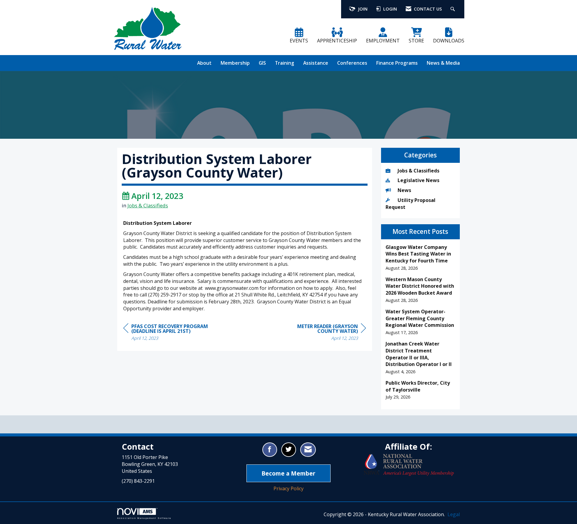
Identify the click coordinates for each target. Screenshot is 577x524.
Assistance (315, 63)
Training (284, 63)
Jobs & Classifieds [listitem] (418, 170)
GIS (262, 63)
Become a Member (288, 473)
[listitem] (421, 257)
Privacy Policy (288, 488)
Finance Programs (397, 63)
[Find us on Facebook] (269, 449)
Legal (453, 514)
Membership (235, 63)
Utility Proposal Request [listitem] (410, 203)
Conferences (352, 63)
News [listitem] (404, 190)
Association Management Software (144, 518)
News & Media (443, 63)
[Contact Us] (308, 449)
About (204, 63)
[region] (321, 333)
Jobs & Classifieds (147, 205)
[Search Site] (453, 9)
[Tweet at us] (288, 449)
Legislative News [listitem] (418, 180)
